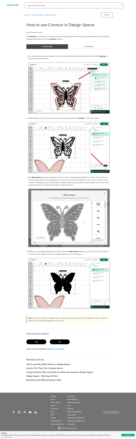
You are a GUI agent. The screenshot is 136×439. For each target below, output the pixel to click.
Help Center (27, 15)
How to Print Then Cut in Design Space (44, 368)
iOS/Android (88, 46)
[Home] (13, 5)
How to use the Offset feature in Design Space (48, 364)
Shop (69, 405)
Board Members (72, 399)
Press (52, 412)
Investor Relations (56, 421)
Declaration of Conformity (76, 418)
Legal (52, 399)
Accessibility (71, 415)
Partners (53, 396)
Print (107, 14)
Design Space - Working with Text (42, 376)
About (53, 405)
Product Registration (57, 424)
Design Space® (37, 15)
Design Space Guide (50, 15)
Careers (53, 418)
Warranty (70, 409)
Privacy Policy (55, 402)
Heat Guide (71, 424)
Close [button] (128, 435)
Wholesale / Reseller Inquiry (76, 421)
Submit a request (56, 349)
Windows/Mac (47, 46)
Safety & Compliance (74, 412)
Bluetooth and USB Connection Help (43, 380)
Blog (52, 415)
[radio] (36, 341)
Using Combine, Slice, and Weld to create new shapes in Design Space (59, 372)
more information (6, 437)
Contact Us (54, 409)
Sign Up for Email (111, 412)
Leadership (71, 396)
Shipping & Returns (73, 402)
